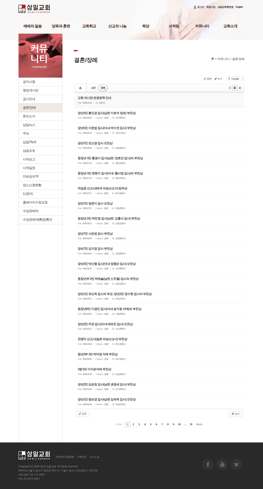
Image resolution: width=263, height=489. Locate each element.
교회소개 (230, 26)
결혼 (93, 87)
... (185, 424)
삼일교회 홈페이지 (34, 9)
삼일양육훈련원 (225, 7)
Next (199, 424)
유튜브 (222, 464)
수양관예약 (30, 211)
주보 (26, 133)
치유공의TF (31, 176)
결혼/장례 (29, 107)
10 (179, 424)
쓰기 (219, 78)
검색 (209, 78)
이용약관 (81, 456)
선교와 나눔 (117, 26)
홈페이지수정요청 (35, 202)
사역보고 (29, 159)
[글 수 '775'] (81, 88)
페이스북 (207, 464)
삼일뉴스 (29, 125)
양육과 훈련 (61, 26)
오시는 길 (94, 456)
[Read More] (159, 115)
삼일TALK (29, 142)
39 (191, 424)
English (239, 7)
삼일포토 (29, 150)
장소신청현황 (32, 185)
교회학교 (89, 26)
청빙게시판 (30, 90)
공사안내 (29, 99)
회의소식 (29, 116)
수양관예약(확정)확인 (37, 219)
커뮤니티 (202, 26)
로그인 (200, 7)
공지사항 (29, 81)
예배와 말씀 (32, 26)
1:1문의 (28, 193)
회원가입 (210, 7)
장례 (103, 87)
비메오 (236, 464)
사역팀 (174, 26)
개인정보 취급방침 (64, 456)
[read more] (159, 99)
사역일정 (29, 168)
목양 (145, 26)
